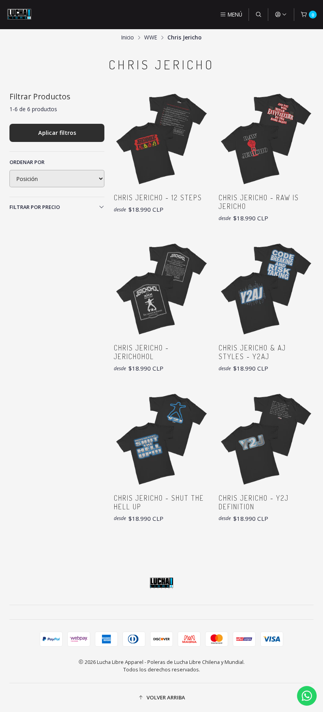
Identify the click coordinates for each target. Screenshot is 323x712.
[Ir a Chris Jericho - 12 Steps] (161, 138)
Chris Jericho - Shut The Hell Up (159, 502)
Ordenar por (27, 162)
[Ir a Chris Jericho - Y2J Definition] (266, 438)
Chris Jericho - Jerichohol (141, 352)
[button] (161, 697)
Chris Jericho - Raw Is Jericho (259, 202)
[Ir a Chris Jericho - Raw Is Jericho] (266, 138)
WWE (150, 37)
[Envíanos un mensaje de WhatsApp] (307, 696)
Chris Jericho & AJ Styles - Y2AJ (252, 352)
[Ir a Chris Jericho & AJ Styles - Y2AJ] (266, 288)
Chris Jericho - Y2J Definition (254, 502)
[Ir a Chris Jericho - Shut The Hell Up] (161, 438)
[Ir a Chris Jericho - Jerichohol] (161, 288)
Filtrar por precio (34, 207)
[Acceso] (281, 14)
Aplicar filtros (57, 132)
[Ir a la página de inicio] (19, 14)
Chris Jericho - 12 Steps (158, 197)
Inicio (127, 37)
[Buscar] (258, 14)
